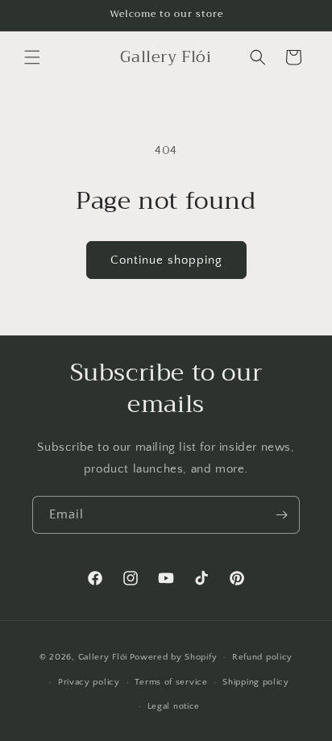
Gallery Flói (102, 657)
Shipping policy (255, 682)
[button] (32, 57)
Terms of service (171, 682)
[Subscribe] (281, 515)
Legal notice (173, 706)
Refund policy (262, 657)
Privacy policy (89, 682)
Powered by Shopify (174, 657)
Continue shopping (166, 260)
